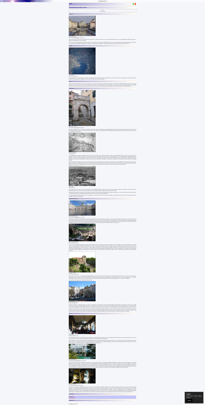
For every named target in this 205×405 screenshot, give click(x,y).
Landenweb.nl (102, 1)
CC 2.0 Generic (75, 385)
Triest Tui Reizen (102, 11)
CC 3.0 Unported (76, 127)
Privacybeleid (188, 397)
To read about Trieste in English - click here (78, 7)
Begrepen (189, 400)
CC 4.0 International (76, 37)
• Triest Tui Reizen (72, 397)
